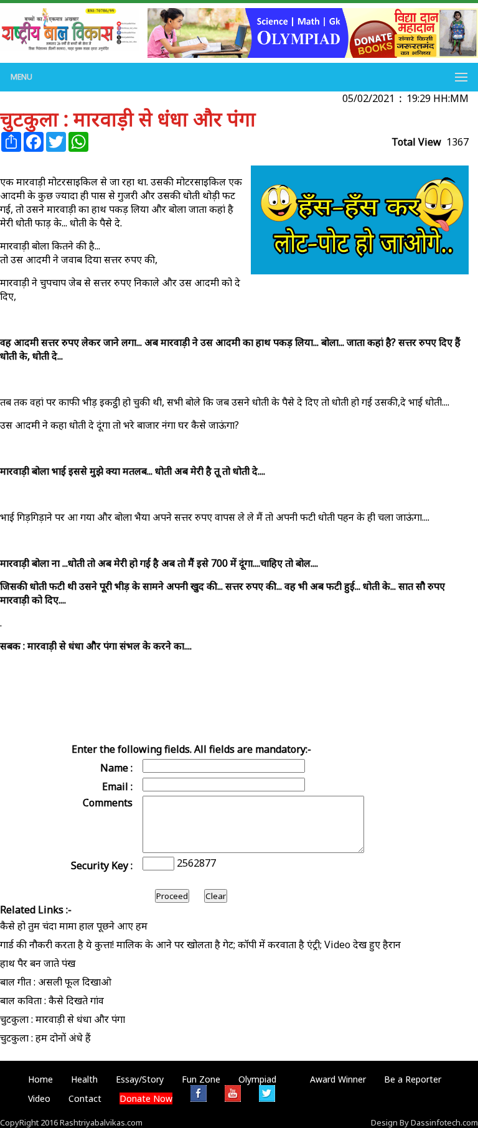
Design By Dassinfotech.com (424, 1122)
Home (40, 1079)
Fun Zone (201, 1079)
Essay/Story (140, 1079)
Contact (84, 1098)
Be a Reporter (412, 1079)
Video (39, 1098)
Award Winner (338, 1079)
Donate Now (146, 1098)
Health (84, 1079)
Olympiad (257, 1079)
